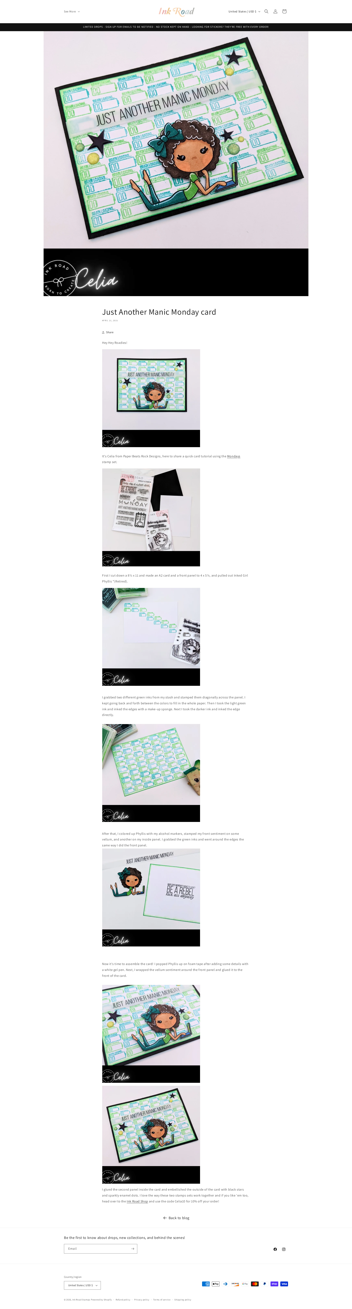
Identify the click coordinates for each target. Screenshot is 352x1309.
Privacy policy (141, 1299)
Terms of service (161, 1299)
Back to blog (179, 1217)
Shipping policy (182, 1299)
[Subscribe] (132, 1249)
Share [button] (110, 332)
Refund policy (123, 1299)
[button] (71, 11)
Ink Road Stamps (81, 1299)
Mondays (233, 456)
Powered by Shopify (101, 1299)
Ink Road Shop (137, 1201)
